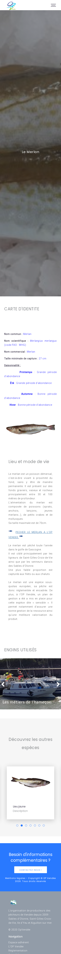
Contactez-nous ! (30, 870)
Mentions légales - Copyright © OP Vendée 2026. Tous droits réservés (30, 880)
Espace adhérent (18, 942)
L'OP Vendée (16, 946)
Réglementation (17, 950)
